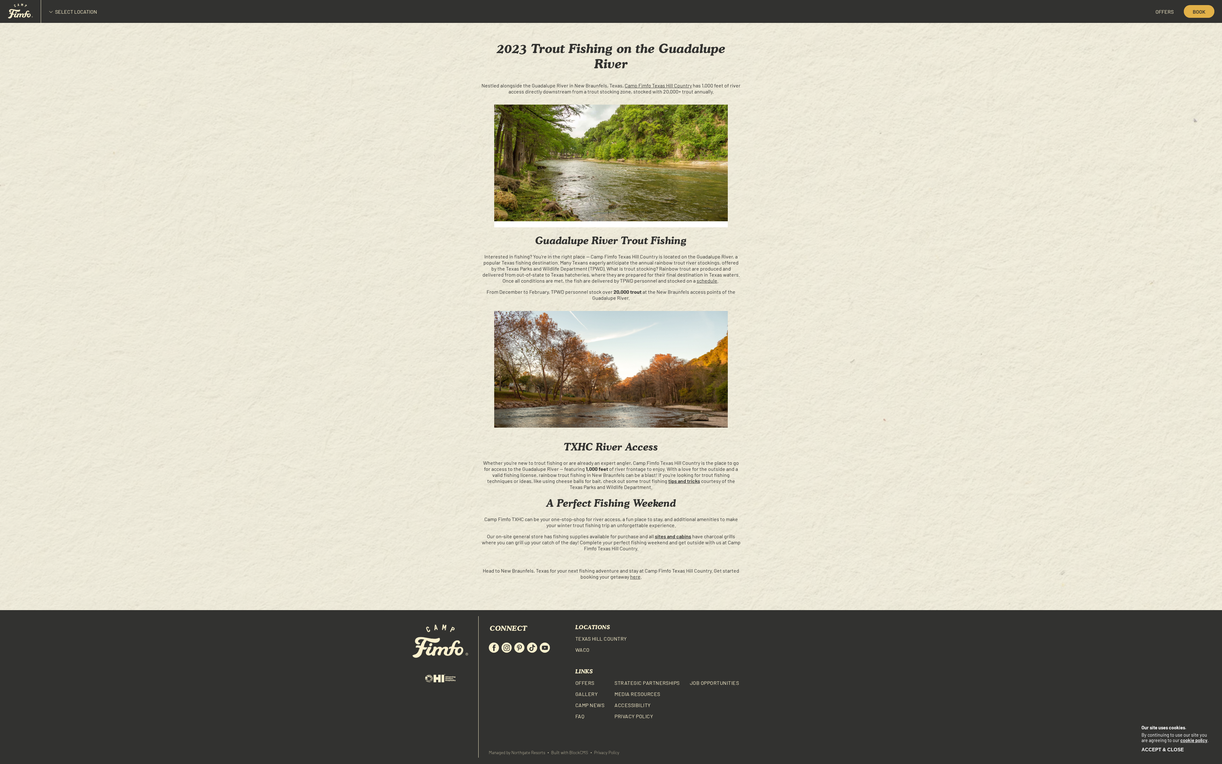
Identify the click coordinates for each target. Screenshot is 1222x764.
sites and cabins (673, 536)
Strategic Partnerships (647, 683)
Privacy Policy (634, 716)
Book (1199, 12)
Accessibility (632, 705)
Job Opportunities (714, 683)
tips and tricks (684, 481)
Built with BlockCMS (569, 752)
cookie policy (1193, 740)
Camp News (589, 705)
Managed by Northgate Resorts (517, 752)
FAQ (579, 716)
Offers (1164, 12)
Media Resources (637, 694)
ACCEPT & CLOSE (1162, 749)
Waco (582, 650)
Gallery (586, 694)
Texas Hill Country (601, 639)
